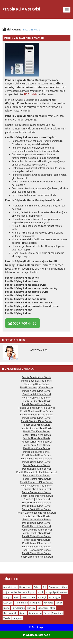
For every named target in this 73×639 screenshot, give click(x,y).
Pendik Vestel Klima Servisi (36, 390)
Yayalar (7, 618)
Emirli (40, 592)
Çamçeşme (54, 587)
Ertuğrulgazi (52, 592)
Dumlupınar (29, 592)
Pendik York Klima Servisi (36, 475)
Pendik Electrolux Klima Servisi (36, 482)
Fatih (16, 597)
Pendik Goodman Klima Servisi (36, 411)
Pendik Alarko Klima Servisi (36, 397)
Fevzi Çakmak (28, 597)
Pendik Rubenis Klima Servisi (36, 485)
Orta (52, 607)
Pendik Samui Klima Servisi (36, 546)
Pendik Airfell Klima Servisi (36, 394)
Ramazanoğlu (10, 612)
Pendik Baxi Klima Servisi (36, 451)
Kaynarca (48, 602)
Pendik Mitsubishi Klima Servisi (36, 414)
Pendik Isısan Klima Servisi (36, 543)
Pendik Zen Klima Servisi (36, 431)
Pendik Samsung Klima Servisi (36, 387)
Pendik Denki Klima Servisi (36, 468)
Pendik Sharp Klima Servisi (36, 418)
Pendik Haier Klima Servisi (36, 519)
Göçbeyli (42, 597)
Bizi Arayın (37, 627)
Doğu (6, 592)
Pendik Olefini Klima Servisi (36, 509)
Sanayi (23, 612)
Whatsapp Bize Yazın (37, 634)
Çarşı (64, 587)
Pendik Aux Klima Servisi (36, 448)
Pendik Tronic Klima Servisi (36, 553)
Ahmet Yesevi (10, 587)
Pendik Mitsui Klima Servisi (36, 506)
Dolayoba (16, 592)
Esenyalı (7, 597)
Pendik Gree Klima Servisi (36, 516)
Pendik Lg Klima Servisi (36, 384)
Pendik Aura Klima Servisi (36, 445)
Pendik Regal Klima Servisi (36, 522)
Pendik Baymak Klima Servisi (36, 380)
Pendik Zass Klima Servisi (36, 539)
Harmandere (21, 602)
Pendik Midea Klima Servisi (36, 536)
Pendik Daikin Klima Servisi (36, 404)
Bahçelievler (25, 587)
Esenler (63, 592)
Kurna (6, 607)
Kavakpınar (35, 602)
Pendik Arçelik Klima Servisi (36, 377)
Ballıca (37, 587)
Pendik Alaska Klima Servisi (36, 434)
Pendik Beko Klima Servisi (36, 424)
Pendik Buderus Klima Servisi (36, 458)
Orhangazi (43, 607)
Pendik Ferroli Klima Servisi (36, 492)
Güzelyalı (7, 602)
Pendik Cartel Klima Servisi (36, 462)
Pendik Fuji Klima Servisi (36, 499)
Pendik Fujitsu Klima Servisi (36, 502)
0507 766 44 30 (31, 29)
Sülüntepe (57, 612)
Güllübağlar (54, 597)
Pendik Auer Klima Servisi (36, 465)
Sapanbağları (35, 612)
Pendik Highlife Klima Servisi (36, 529)
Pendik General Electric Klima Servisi (36, 512)
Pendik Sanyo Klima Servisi (36, 550)
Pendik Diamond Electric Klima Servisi (36, 472)
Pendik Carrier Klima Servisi (36, 401)
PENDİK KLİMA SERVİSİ (21, 9)
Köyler (59, 602)
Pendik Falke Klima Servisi (36, 489)
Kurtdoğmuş (18, 607)
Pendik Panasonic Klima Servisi (36, 495)
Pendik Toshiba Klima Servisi (36, 421)
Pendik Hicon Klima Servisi (36, 526)
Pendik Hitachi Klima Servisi (36, 533)
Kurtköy (31, 607)
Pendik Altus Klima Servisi (36, 438)
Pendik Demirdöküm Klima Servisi (37, 407)
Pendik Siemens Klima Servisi (36, 428)
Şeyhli (47, 612)
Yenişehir (17, 618)
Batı (44, 587)
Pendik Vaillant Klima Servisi (37, 441)
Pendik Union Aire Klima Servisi (36, 556)
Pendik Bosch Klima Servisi (36, 455)
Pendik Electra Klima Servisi (36, 478)
